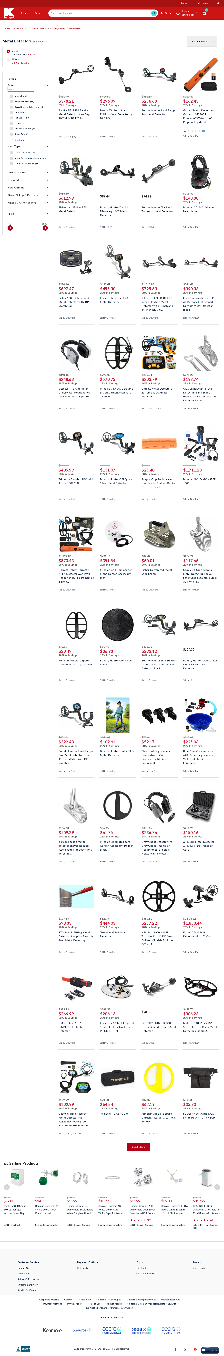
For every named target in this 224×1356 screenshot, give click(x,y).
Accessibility (84, 1299)
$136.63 (64, 827)
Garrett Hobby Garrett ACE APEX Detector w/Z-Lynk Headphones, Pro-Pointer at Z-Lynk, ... (76, 573)
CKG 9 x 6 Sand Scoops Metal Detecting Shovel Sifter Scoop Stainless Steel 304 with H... (200, 573)
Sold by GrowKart (108, 136)
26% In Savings (68, 1108)
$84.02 (146, 556)
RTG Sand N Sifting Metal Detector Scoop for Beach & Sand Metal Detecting (76, 936)
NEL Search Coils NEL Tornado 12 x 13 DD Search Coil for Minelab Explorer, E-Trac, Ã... (158, 936)
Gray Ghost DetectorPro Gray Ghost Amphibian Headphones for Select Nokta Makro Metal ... (157, 845)
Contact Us (23, 1268)
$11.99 (135, 1201)
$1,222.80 (65, 556)
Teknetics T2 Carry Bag (114, 1113)
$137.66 (64, 918)
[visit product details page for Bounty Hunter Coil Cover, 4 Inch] (117, 625)
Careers (68, 1299)
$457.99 (197, 1197)
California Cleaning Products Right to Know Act (151, 1303)
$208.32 (188, 193)
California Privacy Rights (109, 1299)
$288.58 (105, 1009)
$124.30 (188, 649)
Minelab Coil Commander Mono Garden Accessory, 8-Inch (117, 573)
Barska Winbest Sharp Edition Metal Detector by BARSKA (116, 114)
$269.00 (165, 1197)
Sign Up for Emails (27, 1290)
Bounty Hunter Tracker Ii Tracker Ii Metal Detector (157, 209)
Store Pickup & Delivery (23, 195)
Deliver (23, 53)
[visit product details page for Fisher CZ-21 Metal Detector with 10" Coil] (200, 897)
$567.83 (64, 465)
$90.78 (104, 1099)
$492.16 (105, 556)
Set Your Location (21, 62)
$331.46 (147, 827)
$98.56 (146, 1012)
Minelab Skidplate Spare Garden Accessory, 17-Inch (75, 662)
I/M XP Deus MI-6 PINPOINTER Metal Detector (71, 1026)
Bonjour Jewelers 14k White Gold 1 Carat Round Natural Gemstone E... (47, 1209)
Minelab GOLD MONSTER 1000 (199, 481)
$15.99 (72, 1201)
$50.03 (187, 1099)
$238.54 (147, 374)
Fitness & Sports (20, 28)
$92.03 (9, 1201)
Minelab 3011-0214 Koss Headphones (199, 209)
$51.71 (104, 646)
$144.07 (105, 737)
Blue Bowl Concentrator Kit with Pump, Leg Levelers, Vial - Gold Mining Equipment (200, 754)
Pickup (20, 61)
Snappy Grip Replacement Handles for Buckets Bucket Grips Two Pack (159, 483)
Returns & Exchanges (28, 1279)
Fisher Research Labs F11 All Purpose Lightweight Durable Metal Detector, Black (199, 301)
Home (7, 28)
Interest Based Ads (170, 1299)
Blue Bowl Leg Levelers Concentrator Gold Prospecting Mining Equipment (156, 754)
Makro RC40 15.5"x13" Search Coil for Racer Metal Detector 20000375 (200, 1026)
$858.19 (64, 193)
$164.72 (188, 556)
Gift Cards (82, 1268)
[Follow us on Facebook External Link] (175, 1349)
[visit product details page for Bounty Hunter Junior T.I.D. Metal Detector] (117, 716)
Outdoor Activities (39, 28)
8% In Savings (67, 105)
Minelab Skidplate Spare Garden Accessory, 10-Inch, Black (117, 845)
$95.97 (7, 1197)
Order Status (24, 1273)
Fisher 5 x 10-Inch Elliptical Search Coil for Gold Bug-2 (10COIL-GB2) (117, 1026)
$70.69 (63, 646)
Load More (138, 1146)
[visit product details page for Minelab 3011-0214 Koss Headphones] (200, 172)
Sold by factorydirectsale (70, 1133)
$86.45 (104, 827)
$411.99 (64, 96)
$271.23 (188, 374)
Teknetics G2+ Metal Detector (113, 934)
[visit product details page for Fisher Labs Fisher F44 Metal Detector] (117, 263)
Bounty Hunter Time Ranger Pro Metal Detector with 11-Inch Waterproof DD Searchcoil (76, 754)
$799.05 (105, 374)
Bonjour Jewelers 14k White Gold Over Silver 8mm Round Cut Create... (143, 1209)
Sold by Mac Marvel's (151, 408)
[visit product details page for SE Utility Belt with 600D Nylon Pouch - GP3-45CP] (200, 1078)
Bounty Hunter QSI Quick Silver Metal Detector (116, 481)
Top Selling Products (20, 1163)
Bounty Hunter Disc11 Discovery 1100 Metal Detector (114, 211)
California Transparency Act (141, 1299)
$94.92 (146, 196)
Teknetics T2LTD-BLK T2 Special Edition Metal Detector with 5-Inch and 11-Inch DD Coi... (157, 301)
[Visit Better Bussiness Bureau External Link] (23, 1348)
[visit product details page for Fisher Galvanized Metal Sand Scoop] (159, 534)
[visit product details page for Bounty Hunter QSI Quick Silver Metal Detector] (117, 444)
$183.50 (105, 465)
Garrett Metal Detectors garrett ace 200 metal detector (157, 392)
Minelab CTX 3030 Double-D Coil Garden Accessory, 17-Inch (117, 392)
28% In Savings (109, 105)
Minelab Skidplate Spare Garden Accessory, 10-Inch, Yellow (159, 1117)
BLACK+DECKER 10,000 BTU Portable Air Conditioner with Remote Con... (206, 1209)
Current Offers (17, 172)
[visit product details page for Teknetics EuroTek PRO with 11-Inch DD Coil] (76, 444)
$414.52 (105, 96)
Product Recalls (114, 1303)
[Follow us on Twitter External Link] (185, 1349)
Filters (12, 78)
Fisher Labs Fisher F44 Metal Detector (114, 299)
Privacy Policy (74, 1303)
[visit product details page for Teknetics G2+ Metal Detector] (117, 897)
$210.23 (188, 827)
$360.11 (147, 918)
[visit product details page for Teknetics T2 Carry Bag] (117, 1078)
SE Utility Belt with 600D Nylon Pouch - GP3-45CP (199, 1115)
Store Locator (199, 1268)
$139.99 (64, 1099)
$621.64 (105, 918)
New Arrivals (16, 187)
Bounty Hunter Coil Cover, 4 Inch (116, 662)
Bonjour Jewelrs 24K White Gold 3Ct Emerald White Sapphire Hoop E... (80, 1209)
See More (19, 140)
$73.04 (146, 737)
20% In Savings (68, 836)
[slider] (10, 228)
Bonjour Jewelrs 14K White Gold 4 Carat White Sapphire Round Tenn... (110, 1209)
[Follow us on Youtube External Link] (195, 1349)
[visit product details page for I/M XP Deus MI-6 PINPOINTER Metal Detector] (76, 988)
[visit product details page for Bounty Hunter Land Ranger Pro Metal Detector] (159, 75)
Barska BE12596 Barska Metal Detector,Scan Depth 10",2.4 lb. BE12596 (75, 114)
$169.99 (102, 1197)
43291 (31, 54)
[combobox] (103, 13)
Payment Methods (52, 1303)
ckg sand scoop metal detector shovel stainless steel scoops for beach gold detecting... (75, 845)
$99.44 (105, 196)
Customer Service (28, 1262)
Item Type (14, 146)
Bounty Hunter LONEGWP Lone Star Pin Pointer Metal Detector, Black (159, 664)
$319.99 (199, 1201)
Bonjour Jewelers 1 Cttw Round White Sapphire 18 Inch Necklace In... (174, 1209)
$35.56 (146, 465)
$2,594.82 (189, 918)
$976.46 (64, 284)
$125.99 (39, 1197)
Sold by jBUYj (106, 227)
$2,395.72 (189, 465)
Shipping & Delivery (28, 1284)
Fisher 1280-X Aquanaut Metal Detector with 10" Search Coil (74, 301)
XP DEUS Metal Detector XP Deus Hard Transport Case (198, 845)
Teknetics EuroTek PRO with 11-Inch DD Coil (76, 481)
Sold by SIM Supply (67, 136)
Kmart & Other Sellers (22, 202)
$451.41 (64, 737)
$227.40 (188, 96)
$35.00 (166, 1201)
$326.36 (147, 646)
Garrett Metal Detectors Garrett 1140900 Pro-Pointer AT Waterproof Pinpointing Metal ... (198, 114)
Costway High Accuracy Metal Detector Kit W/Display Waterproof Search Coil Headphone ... (74, 1117)
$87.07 (146, 1099)
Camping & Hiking (57, 28)
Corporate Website (49, 1299)
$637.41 (105, 284)
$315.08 (188, 737)
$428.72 (188, 1009)
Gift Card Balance (145, 1273)
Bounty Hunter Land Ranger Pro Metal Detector (159, 112)
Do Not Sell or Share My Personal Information (109, 1307)
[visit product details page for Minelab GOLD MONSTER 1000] (200, 444)
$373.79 (64, 1009)
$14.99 (40, 1201)
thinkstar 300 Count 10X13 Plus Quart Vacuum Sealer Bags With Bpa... (15, 1209)
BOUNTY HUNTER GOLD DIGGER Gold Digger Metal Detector (159, 1026)
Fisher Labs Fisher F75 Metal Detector (73, 209)
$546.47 (188, 284)
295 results (24, 41)
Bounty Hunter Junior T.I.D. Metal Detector (117, 753)
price (11, 213)
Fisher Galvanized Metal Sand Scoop (157, 571)
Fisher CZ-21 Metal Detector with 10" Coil (197, 934)
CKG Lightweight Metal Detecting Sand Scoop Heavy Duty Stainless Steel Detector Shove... (200, 392)
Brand (11, 85)
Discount (13, 179)
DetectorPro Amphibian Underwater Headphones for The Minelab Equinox (74, 392)
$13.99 (103, 1201)
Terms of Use (93, 1303)
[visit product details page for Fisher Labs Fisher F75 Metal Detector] (76, 172)
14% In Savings (151, 383)
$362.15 (147, 96)
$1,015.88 (148, 284)
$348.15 (64, 374)
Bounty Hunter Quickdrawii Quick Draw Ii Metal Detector (200, 664)
